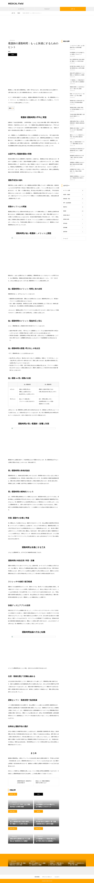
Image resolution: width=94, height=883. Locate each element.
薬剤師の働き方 (12, 811)
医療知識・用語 (12, 794)
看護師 (12, 54)
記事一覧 (73, 8)
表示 (12, 108)
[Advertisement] (47, 25)
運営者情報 (37, 876)
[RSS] (9, 881)
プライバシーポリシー (47, 876)
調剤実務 (38, 811)
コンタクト (57, 876)
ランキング (47, 8)
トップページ (21, 8)
